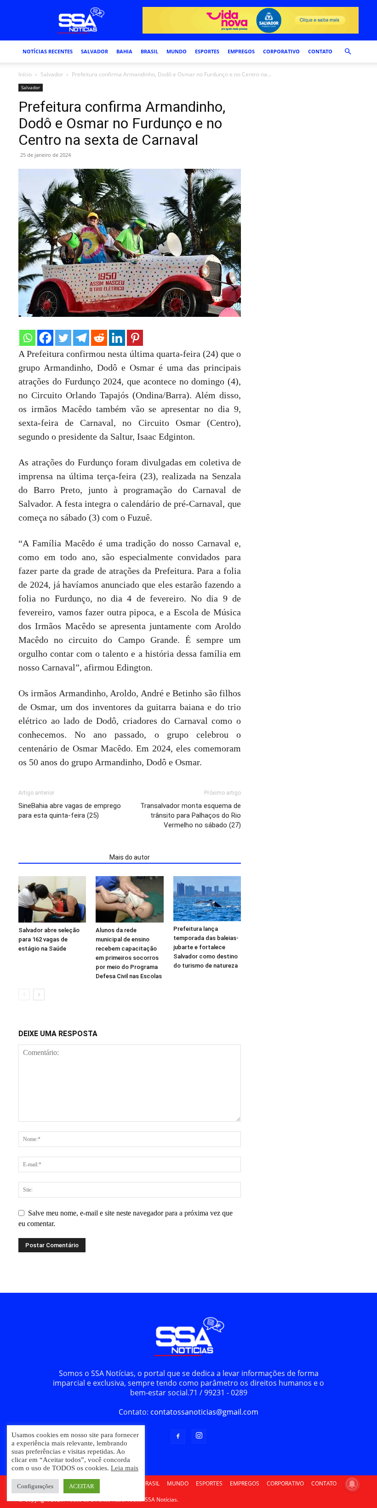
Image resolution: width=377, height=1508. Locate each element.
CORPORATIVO (281, 51)
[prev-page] (24, 994)
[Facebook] (45, 338)
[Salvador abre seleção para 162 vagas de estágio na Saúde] (52, 899)
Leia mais (124, 1468)
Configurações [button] (35, 1486)
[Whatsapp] (27, 338)
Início (25, 74)
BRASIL (149, 51)
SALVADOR (94, 51)
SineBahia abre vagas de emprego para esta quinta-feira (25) (69, 811)
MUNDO (176, 51)
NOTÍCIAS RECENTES (48, 51)
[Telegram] (81, 338)
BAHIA (124, 51)
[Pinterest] (135, 338)
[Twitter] (63, 338)
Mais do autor (129, 857)
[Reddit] (99, 338)
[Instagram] (199, 1436)
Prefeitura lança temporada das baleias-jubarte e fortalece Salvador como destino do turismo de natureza (206, 947)
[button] (348, 51)
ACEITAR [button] (81, 1486)
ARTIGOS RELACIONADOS (61, 857)
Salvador (51, 74)
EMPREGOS (241, 51)
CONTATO (320, 51)
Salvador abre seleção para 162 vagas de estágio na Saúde (49, 939)
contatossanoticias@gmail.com (204, 1412)
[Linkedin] (117, 338)
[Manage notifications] (352, 1484)
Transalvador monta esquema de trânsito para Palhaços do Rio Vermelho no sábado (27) (190, 815)
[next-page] (39, 994)
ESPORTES (207, 51)
